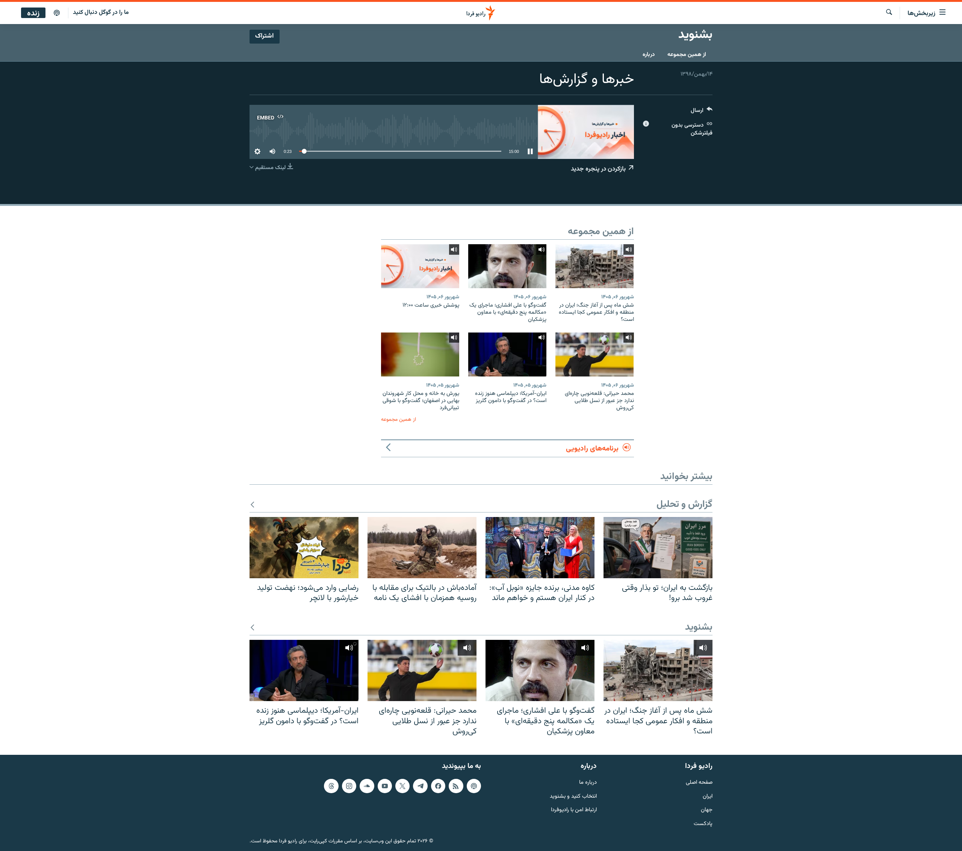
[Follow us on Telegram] (420, 786)
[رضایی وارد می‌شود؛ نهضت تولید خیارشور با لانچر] (304, 547)
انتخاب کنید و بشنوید (573, 796)
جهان (706, 810)
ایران (707, 796)
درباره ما (588, 783)
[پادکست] (56, 13)
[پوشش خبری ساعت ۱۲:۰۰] (420, 266)
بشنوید (698, 627)
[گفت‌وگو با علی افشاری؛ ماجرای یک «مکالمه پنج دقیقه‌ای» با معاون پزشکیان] (507, 266)
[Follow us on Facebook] (438, 786)
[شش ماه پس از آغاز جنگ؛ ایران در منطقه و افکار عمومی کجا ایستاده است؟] (594, 266)
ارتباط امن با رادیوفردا (574, 810)
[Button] (701, 112)
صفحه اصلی (699, 783)
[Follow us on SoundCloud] (367, 786)
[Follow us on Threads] (331, 786)
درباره (649, 54)
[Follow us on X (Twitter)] (402, 786)
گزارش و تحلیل (684, 505)
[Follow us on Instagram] (349, 786)
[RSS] (456, 786)
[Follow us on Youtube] (385, 786)
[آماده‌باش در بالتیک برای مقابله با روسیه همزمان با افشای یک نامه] (422, 547)
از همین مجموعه (686, 54)
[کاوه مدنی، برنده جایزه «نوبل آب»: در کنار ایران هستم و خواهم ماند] (540, 547)
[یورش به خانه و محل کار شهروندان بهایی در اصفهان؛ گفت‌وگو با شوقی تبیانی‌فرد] (420, 354)
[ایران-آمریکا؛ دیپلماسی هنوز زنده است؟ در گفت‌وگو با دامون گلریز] (507, 354)
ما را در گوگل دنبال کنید (101, 12)
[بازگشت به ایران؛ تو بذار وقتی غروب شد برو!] (658, 547)
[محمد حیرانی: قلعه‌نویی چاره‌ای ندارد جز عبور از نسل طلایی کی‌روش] (594, 354)
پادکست (703, 824)
